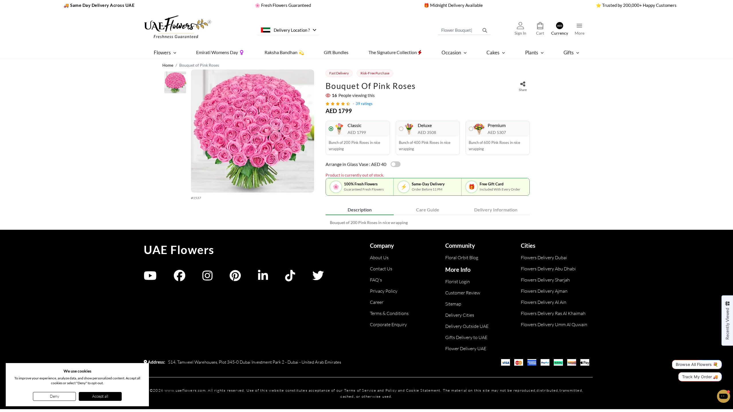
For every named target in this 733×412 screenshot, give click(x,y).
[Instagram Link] (207, 278)
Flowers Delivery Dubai (544, 257)
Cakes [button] (492, 52)
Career (376, 302)
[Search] (485, 30)
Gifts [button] (568, 52)
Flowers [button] (162, 52)
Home (167, 65)
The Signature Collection (393, 52)
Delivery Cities (459, 315)
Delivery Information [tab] (495, 209)
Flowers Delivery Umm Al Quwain (554, 324)
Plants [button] (531, 52)
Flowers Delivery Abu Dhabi (548, 269)
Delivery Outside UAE (466, 326)
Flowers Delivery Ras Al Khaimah (553, 313)
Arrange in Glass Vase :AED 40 (356, 164)
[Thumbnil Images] (175, 84)
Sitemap (453, 304)
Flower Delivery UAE (465, 348)
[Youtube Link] (150, 278)
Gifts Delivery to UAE (466, 337)
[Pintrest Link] (235, 278)
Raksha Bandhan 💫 (284, 52)
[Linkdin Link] (263, 278)
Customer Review (462, 293)
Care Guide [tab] (427, 209)
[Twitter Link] (318, 278)
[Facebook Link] (179, 278)
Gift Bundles (336, 52)
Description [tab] (360, 209)
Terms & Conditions (389, 313)
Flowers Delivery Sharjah (545, 280)
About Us (379, 257)
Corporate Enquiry (388, 324)
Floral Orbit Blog (461, 257)
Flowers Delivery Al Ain (543, 302)
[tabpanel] (427, 222)
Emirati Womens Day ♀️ (220, 52)
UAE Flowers (179, 250)
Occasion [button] (451, 52)
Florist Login (457, 281)
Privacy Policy (383, 291)
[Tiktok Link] (290, 278)
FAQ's (376, 280)
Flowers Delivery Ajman (544, 291)
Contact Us (381, 269)
